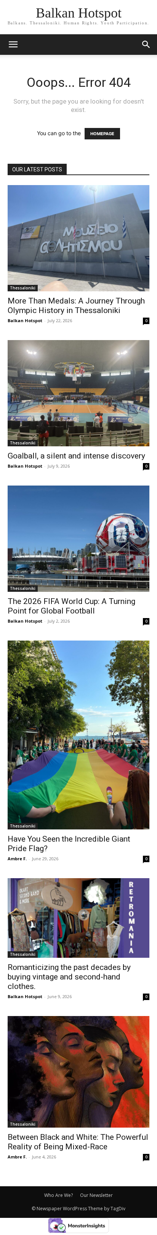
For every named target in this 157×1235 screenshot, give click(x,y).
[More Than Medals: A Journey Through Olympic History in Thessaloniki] (78, 238)
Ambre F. (17, 858)
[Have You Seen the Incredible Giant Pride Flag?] (78, 735)
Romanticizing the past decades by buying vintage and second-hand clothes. (69, 977)
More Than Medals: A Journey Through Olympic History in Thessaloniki (76, 305)
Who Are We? (58, 1195)
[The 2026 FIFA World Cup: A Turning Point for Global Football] (78, 539)
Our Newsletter (96, 1195)
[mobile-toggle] (13, 44)
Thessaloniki (22, 288)
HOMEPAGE (102, 133)
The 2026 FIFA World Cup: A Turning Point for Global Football (71, 606)
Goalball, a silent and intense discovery (76, 455)
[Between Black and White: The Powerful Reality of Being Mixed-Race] (78, 1072)
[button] (146, 44)
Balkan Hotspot (25, 320)
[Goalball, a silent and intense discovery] (78, 393)
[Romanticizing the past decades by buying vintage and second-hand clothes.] (78, 918)
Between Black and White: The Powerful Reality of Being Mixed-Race (78, 1142)
